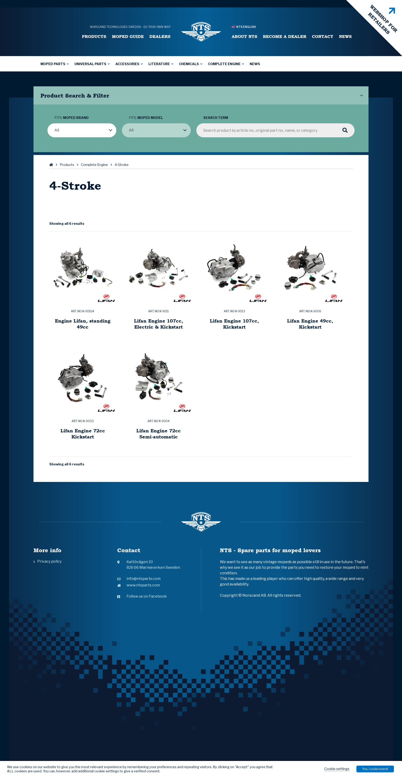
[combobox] (81, 130)
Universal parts (90, 64)
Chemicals (189, 64)
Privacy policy (49, 561)
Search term (215, 118)
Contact (322, 36)
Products (94, 36)
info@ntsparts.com (144, 578)
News (345, 36)
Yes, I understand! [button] (375, 769)
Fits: (71, 118)
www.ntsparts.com (143, 585)
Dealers (160, 36)
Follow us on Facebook (147, 596)
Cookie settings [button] (336, 769)
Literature (159, 64)
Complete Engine (224, 64)
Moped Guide (128, 36)
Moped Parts (52, 64)
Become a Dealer (284, 36)
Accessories (127, 64)
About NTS (244, 36)
